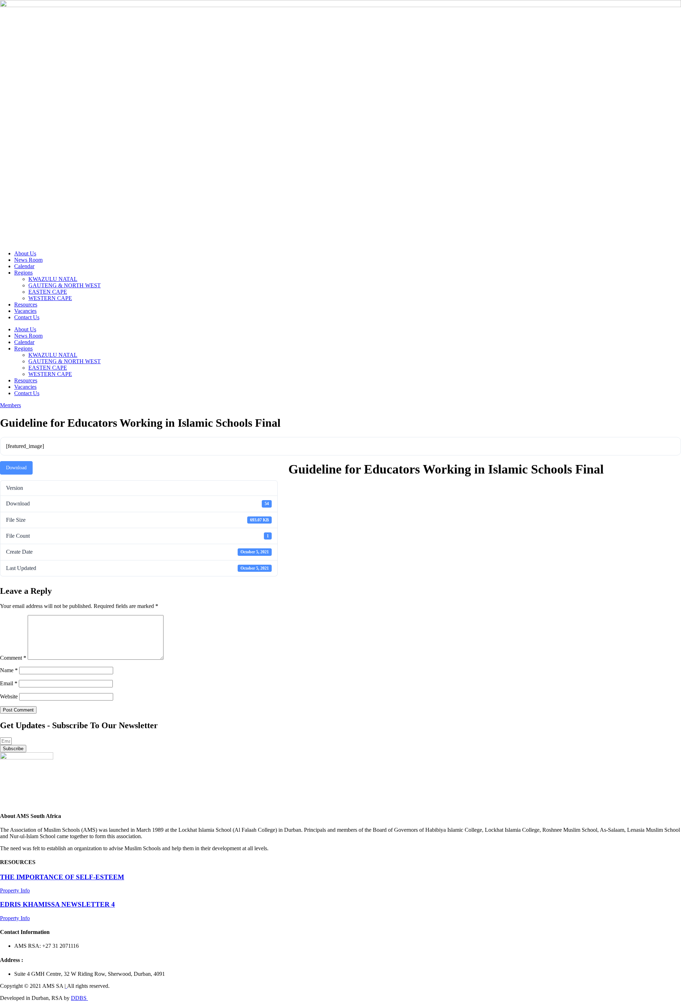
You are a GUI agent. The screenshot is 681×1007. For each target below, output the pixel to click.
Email (8, 683)
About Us (25, 253)
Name (9, 670)
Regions (23, 273)
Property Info (15, 890)
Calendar (24, 266)
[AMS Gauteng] (66, 986)
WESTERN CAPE (50, 298)
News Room (28, 260)
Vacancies (25, 311)
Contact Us (26, 317)
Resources (25, 304)
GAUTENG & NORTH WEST (64, 285)
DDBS (79, 998)
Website (9, 696)
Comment (13, 658)
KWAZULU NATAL (52, 279)
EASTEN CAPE (47, 292)
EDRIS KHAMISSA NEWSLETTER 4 (57, 904)
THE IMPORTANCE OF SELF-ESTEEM (62, 877)
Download (16, 467)
